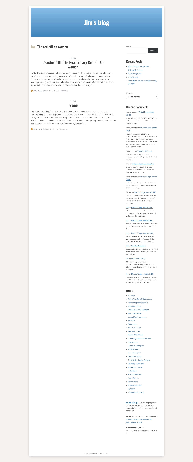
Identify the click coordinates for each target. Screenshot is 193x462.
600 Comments (62, 91)
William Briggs (133, 349)
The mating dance (135, 73)
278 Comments (62, 129)
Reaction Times (134, 331)
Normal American (135, 356)
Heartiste (131, 320)
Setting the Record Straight (138, 310)
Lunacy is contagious (136, 346)
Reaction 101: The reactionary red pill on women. (73, 64)
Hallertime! (132, 371)
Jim (127, 207)
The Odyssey (133, 77)
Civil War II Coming (135, 70)
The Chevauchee (134, 306)
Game (73, 105)
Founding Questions (136, 364)
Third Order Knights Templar (139, 360)
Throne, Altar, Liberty (136, 392)
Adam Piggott (133, 378)
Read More (37, 91)
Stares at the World (135, 335)
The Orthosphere (134, 385)
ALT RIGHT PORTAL (135, 367)
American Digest (134, 328)
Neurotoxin (132, 324)
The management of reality (138, 303)
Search (128, 47)
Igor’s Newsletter (134, 313)
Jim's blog (96, 22)
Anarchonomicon (134, 374)
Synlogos (131, 295)
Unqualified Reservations (137, 317)
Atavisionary (133, 342)
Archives (129, 93)
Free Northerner (134, 353)
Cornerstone (133, 382)
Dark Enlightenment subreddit (139, 338)
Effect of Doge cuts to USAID (139, 66)
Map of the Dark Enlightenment (140, 299)
